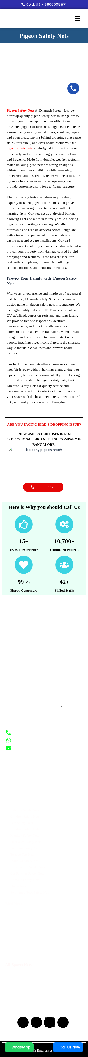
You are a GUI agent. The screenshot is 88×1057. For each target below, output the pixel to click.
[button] (77, 19)
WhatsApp (20, 1047)
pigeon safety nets (19, 148)
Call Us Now (69, 1047)
